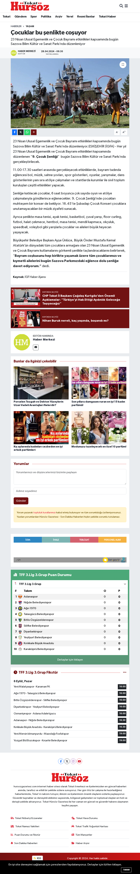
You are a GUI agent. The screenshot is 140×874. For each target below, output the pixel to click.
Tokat (6, 16)
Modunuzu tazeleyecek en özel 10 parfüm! (99, 446)
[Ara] (121, 6)
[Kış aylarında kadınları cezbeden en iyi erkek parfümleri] (41, 427)
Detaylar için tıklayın (70, 659)
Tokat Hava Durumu (87, 818)
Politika (46, 16)
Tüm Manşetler (83, 835)
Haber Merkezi (44, 339)
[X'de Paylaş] (21, 132)
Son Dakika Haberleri (25, 843)
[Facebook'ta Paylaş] (14, 132)
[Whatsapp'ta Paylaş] (27, 132)
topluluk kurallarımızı (44, 512)
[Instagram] (73, 761)
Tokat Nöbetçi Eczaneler (28, 818)
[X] (67, 761)
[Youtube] (79, 761)
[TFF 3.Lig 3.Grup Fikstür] (124, 672)
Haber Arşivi (82, 843)
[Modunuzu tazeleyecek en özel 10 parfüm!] (99, 427)
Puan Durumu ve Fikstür (27, 835)
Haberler (16, 26)
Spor (33, 16)
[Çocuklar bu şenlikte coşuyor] (70, 93)
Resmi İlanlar (86, 16)
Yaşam (30, 26)
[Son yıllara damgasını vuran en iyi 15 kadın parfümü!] (99, 382)
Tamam (126, 870)
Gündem (20, 16)
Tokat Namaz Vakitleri (27, 826)
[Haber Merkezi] (22, 342)
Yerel (69, 16)
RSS (39, 858)
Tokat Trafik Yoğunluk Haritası (91, 826)
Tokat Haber (107, 16)
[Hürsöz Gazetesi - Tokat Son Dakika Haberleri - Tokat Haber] (30, 6)
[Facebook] (61, 761)
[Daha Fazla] (34, 132)
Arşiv (58, 16)
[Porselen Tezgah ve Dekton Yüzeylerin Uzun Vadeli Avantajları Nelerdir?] (41, 382)
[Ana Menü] (126, 6)
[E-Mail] (36, 347)
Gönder (21, 500)
